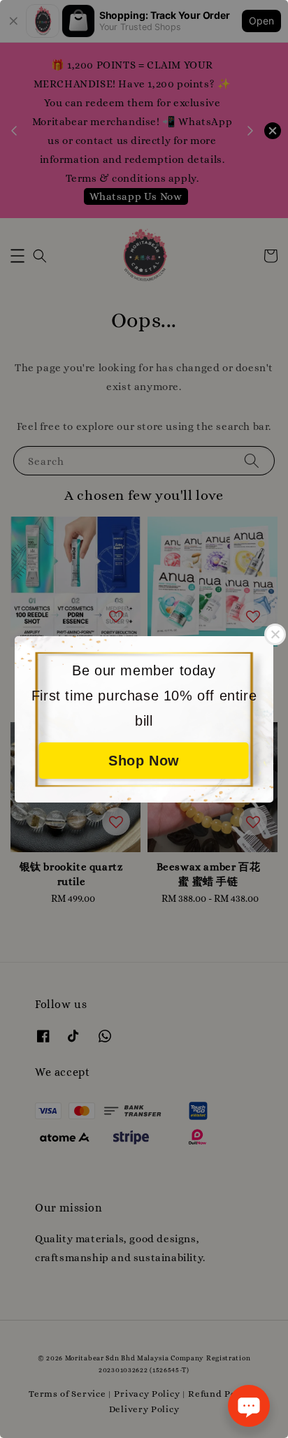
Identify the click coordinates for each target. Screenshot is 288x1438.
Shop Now (144, 760)
